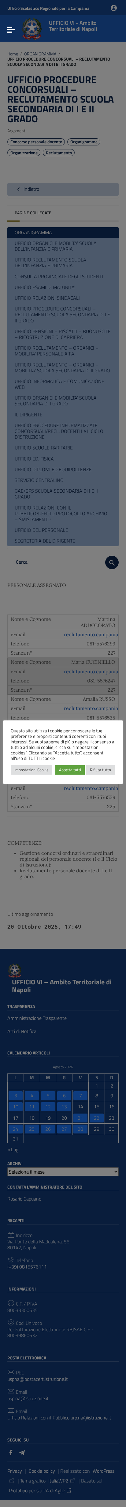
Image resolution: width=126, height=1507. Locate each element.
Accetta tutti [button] (70, 770)
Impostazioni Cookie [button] (31, 770)
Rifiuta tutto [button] (100, 770)
